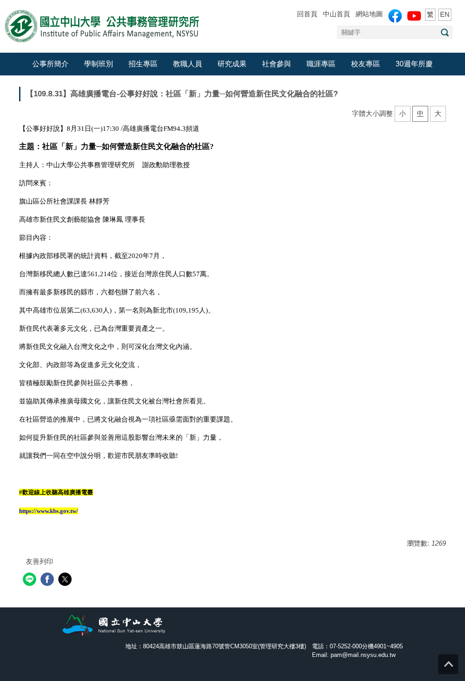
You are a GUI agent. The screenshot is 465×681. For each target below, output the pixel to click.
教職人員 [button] (187, 64)
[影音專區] (414, 16)
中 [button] (420, 113)
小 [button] (402, 113)
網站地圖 (369, 14)
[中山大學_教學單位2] (101, 26)
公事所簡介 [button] (50, 64)
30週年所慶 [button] (414, 64)
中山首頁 (336, 14)
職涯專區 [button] (321, 64)
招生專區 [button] (143, 64)
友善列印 (39, 561)
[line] (31, 580)
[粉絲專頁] (395, 16)
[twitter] (66, 580)
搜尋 (444, 32)
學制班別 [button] (98, 64)
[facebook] (48, 580)
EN (445, 14)
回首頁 (307, 14)
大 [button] (438, 113)
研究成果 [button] (232, 64)
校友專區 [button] (365, 64)
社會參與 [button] (276, 64)
